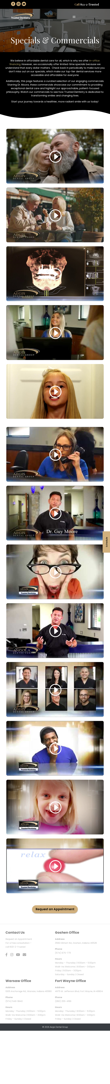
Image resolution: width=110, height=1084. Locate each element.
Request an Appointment (55, 909)
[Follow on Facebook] (13, 4)
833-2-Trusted (89, 4)
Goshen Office (67, 932)
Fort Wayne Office (70, 981)
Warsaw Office (18, 981)
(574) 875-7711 (63, 952)
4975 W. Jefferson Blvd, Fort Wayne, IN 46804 (79, 991)
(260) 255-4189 (63, 1001)
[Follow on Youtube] (24, 4)
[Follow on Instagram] (18, 4)
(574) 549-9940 (14, 1001)
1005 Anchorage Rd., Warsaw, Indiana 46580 (29, 991)
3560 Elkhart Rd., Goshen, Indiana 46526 (76, 943)
